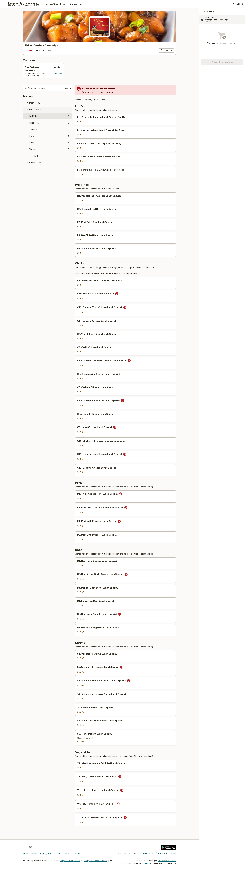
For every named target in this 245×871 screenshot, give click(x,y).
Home (26, 853)
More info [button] (58, 73)
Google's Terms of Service (95, 860)
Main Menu (34, 102)
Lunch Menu (35, 109)
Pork (49, 136)
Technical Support (125, 853)
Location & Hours (62, 853)
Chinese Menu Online (167, 860)
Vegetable (49, 156)
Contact (76, 853)
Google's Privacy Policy (70, 860)
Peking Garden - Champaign (22, 3)
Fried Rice (49, 122)
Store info (167, 50)
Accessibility (170, 853)
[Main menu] (4, 4)
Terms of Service (156, 853)
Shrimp (49, 149)
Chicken (49, 129)
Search (67, 88)
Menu (34, 853)
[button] (125, 119)
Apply (57, 67)
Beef (49, 142)
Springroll (147, 863)
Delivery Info (45, 853)
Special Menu (35, 162)
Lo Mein (49, 116)
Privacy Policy (141, 853)
